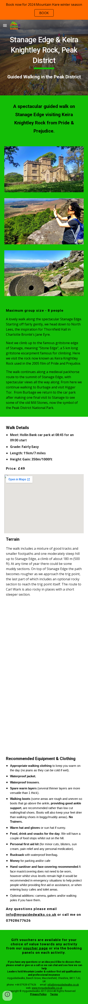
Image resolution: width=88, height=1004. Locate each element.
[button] (5, 25)
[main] (44, 57)
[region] (44, 10)
